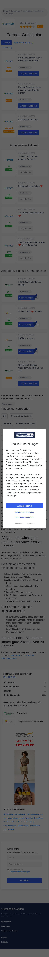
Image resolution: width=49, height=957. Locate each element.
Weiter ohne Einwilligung (24, 512)
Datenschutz (19, 524)
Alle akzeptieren (24, 506)
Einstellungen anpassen (24, 517)
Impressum (30, 524)
